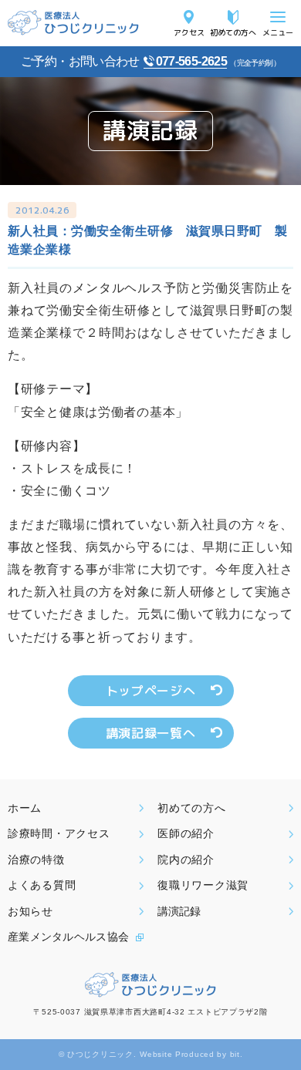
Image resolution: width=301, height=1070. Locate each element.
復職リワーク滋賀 (203, 885)
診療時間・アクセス (59, 833)
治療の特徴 (36, 859)
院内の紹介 (186, 859)
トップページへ (150, 690)
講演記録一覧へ (150, 733)
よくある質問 (42, 885)
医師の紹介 (186, 833)
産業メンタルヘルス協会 (68, 936)
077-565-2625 (191, 61)
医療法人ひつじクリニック (73, 22)
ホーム (25, 808)
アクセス (189, 32)
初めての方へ (233, 32)
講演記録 (179, 911)
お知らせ (30, 911)
